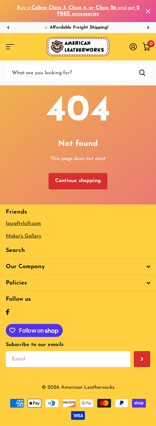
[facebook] (7, 312)
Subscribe (142, 359)
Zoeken (142, 73)
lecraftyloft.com (23, 223)
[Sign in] (133, 46)
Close (148, 11)
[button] (8, 27)
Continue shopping (78, 181)
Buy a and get (78, 11)
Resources (10, 47)
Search (15, 250)
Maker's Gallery (23, 236)
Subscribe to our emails (34, 344)
